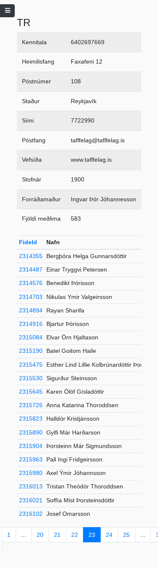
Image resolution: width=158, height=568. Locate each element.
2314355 (31, 256)
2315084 (31, 337)
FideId (28, 242)
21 (57, 534)
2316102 (31, 513)
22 (74, 534)
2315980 (31, 472)
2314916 (31, 323)
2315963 (31, 459)
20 (40, 534)
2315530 (31, 378)
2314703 (31, 296)
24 (109, 534)
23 (91, 534)
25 (126, 534)
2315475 (31, 364)
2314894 (31, 310)
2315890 (31, 432)
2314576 (31, 283)
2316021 (31, 500)
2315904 (31, 446)
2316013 (31, 486)
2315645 (31, 391)
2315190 (31, 350)
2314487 (31, 269)
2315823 (31, 418)
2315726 (31, 405)
